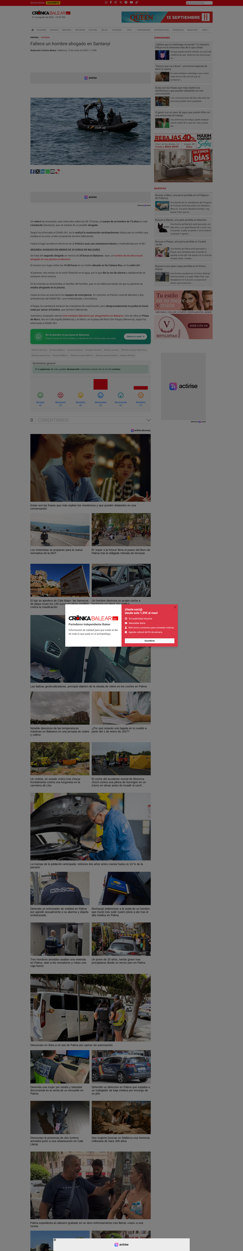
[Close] (175, 607)
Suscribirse (150, 641)
